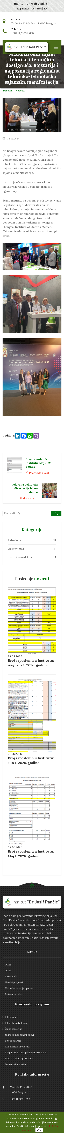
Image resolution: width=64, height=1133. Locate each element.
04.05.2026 (15, 847)
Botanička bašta (14, 994)
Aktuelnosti (15, 540)
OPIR (8, 970)
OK (39, 1130)
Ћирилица (23, 8)
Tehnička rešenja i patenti (19, 988)
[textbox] (32, 513)
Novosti (20, 90)
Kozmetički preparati (17, 1046)
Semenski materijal (15, 1064)
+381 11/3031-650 (22, 33)
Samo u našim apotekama (19, 1058)
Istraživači (11, 976)
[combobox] (32, 513)
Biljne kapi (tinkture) (16, 1022)
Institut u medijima (20, 557)
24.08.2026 (15, 656)
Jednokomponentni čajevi (19, 1034)
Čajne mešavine (13, 1028)
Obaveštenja (16, 549)
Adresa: (16, 19)
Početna (8, 90)
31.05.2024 (13, 138)
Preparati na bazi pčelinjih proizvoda (26, 1052)
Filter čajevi (11, 1017)
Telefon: (16, 29)
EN (46, 8)
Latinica (36, 8)
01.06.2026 (15, 754)
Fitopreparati (13, 1040)
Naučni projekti (14, 982)
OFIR (8, 964)
